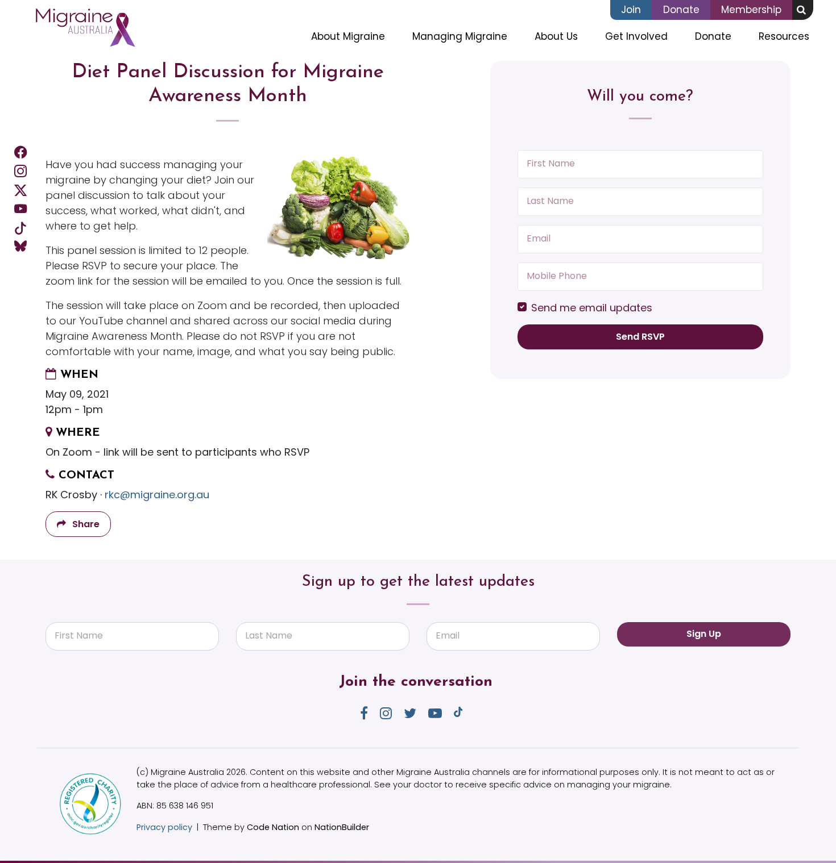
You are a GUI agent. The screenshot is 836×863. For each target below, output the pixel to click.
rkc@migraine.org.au (157, 494)
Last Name (550, 200)
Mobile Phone (557, 275)
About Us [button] (556, 36)
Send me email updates (591, 308)
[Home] (85, 27)
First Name (551, 163)
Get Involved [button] (643, 36)
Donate (681, 9)
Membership (751, 9)
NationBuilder (341, 827)
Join (631, 9)
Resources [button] (784, 36)
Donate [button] (713, 36)
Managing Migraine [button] (459, 36)
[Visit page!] (20, 152)
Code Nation (273, 827)
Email (539, 238)
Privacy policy (164, 827)
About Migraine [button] (348, 36)
